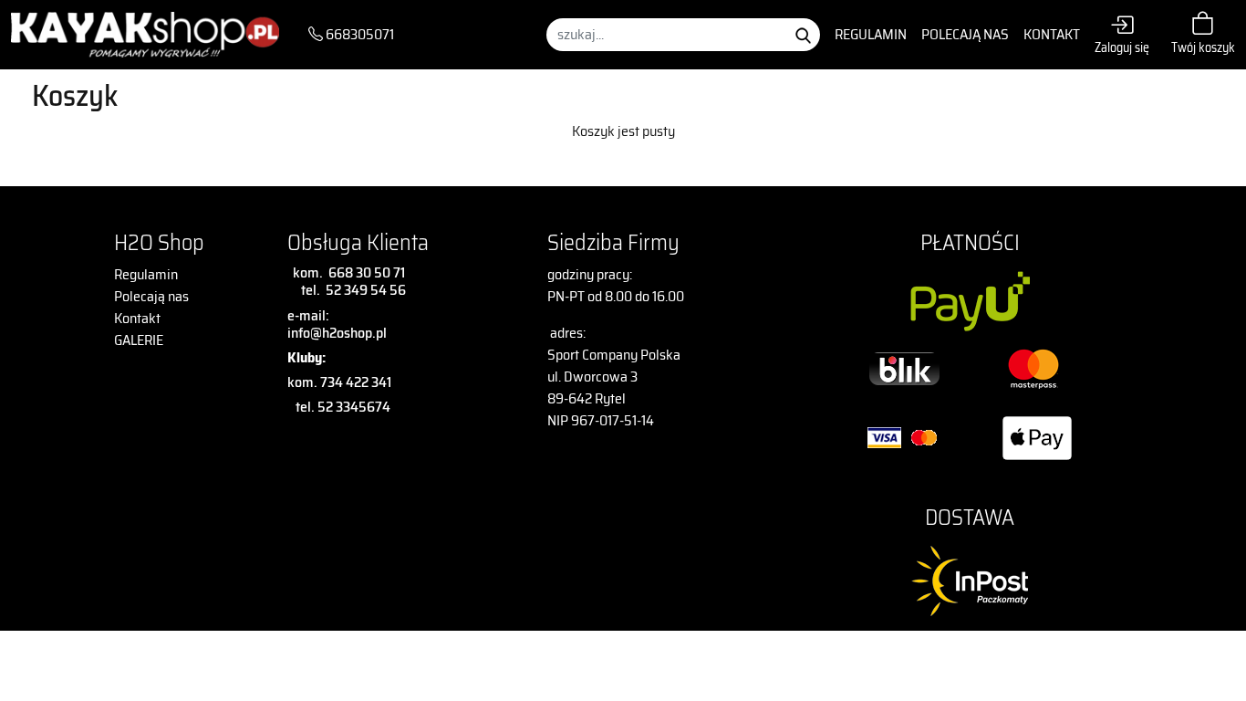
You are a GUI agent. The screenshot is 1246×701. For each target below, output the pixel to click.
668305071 (358, 35)
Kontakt (1051, 34)
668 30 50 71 (364, 272)
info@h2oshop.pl (337, 332)
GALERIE (138, 340)
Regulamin (871, 34)
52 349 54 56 (366, 289)
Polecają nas (965, 34)
